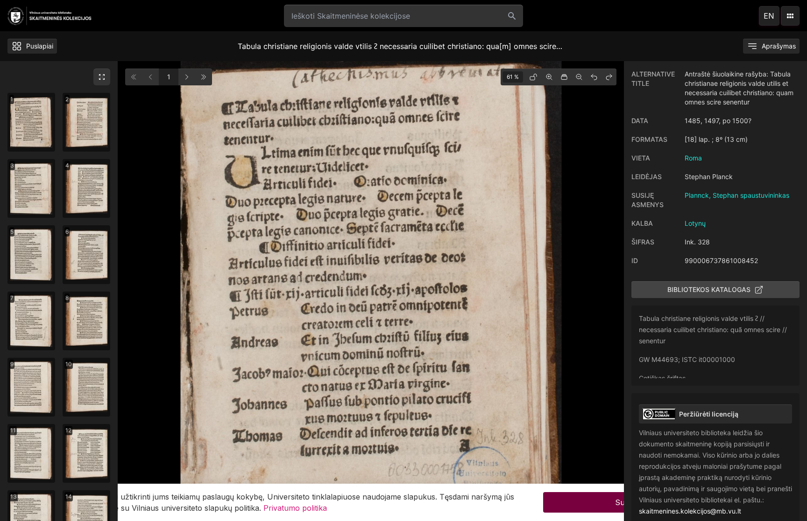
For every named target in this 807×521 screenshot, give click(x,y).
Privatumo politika (295, 508)
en (769, 16)
